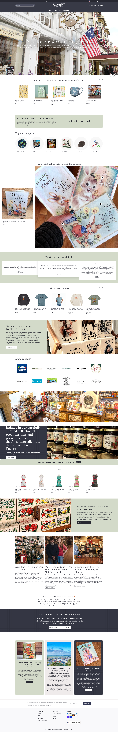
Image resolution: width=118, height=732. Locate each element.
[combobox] (25, 5)
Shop (50, 10)
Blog (39, 715)
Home (39, 713)
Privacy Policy (41, 722)
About (39, 717)
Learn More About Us (50, 587)
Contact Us (66, 10)
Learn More (18, 584)
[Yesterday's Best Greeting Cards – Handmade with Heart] (29, 651)
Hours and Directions (42, 720)
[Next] (114, 75)
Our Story (58, 10)
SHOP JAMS (10, 457)
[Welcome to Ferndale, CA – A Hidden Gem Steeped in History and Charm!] (59, 654)
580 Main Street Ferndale (80, 586)
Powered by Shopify (68, 729)
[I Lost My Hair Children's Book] (88, 654)
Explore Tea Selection (83, 523)
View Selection (11, 347)
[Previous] (111, 75)
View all (101, 79)
